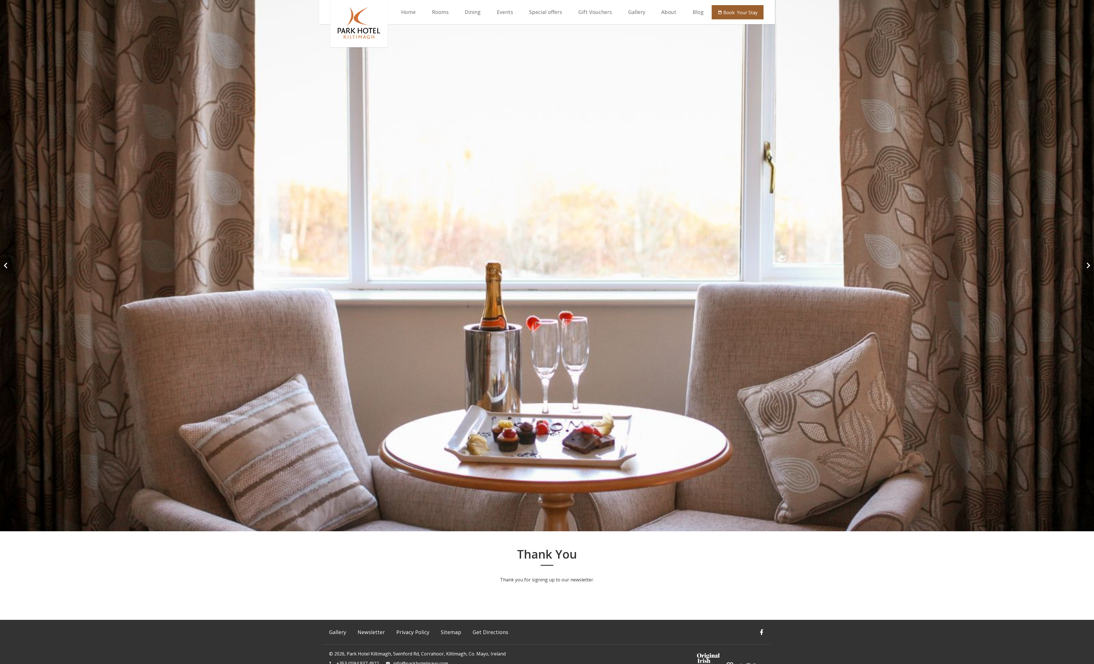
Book (740, 12)
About (668, 12)
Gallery (636, 12)
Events (505, 12)
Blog (698, 12)
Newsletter (371, 632)
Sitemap (451, 632)
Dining (473, 12)
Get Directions (490, 632)
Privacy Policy (412, 632)
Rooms (440, 12)
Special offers (545, 12)
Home (408, 12)
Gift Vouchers (595, 12)
